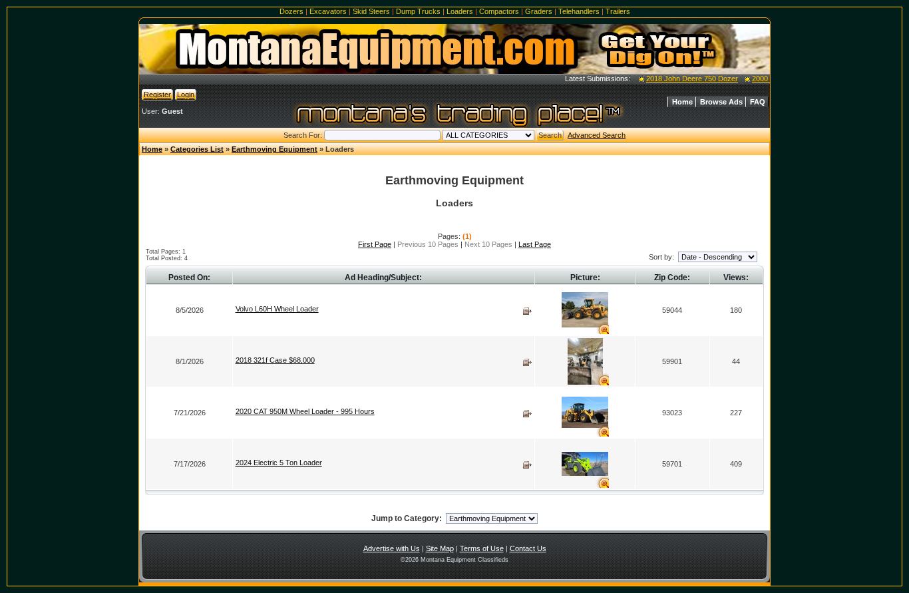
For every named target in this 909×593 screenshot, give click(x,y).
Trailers (618, 11)
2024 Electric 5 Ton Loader (279, 463)
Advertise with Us (391, 548)
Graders (538, 11)
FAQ (757, 102)
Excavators (328, 11)
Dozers (291, 11)
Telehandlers (579, 11)
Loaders (460, 11)
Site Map (440, 548)
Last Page (534, 244)
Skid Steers (371, 11)
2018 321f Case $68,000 (275, 360)
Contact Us (528, 548)
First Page (374, 244)
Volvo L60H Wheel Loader (277, 309)
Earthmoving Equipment (274, 149)
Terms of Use (482, 548)
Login (185, 95)
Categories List (197, 149)
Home (682, 102)
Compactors (499, 11)
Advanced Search (597, 135)
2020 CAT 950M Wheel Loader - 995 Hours (305, 411)
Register (157, 95)
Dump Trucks (418, 11)
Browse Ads (721, 102)
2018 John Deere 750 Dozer (685, 79)
